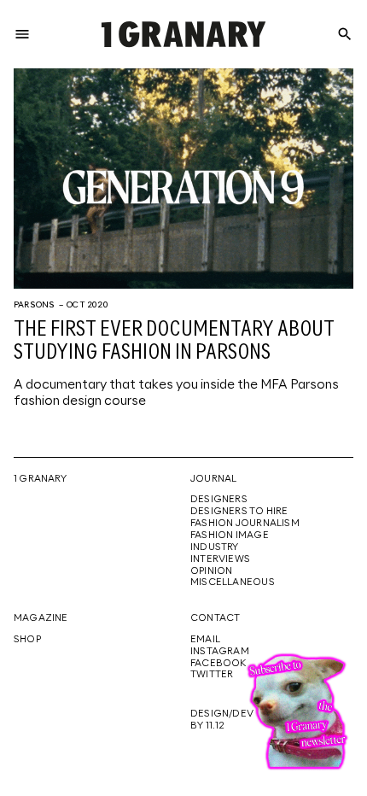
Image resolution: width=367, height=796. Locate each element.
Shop (27, 640)
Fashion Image (229, 535)
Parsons (34, 305)
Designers (219, 500)
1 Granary (40, 479)
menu (22, 34)
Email (205, 640)
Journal (213, 479)
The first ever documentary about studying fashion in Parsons (174, 342)
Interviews (220, 559)
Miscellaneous (232, 582)
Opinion (211, 571)
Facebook (218, 663)
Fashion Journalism (245, 523)
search (344, 34)
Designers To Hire (239, 511)
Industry (214, 547)
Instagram (219, 652)
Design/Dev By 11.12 (221, 720)
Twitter (211, 675)
